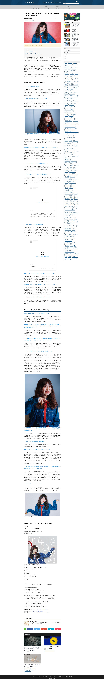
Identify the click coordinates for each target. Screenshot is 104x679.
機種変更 (69, 143)
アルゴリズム (67, 168)
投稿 (73, 111)
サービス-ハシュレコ (35, 8)
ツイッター (72, 123)
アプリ (66, 58)
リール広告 (67, 203)
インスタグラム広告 (68, 122)
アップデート (72, 178)
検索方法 (69, 81)
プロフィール (73, 214)
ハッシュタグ (70, 84)
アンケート (71, 170)
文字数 (66, 79)
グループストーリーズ (68, 187)
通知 (77, 101)
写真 (76, 145)
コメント (76, 151)
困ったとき (73, 236)
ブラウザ (76, 95)
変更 (72, 98)
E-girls (70, 65)
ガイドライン (70, 78)
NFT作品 (71, 204)
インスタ (74, 128)
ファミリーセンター (68, 100)
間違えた (66, 259)
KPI (73, 237)
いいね (66, 154)
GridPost (72, 209)
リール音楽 (67, 231)
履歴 (65, 128)
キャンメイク (67, 214)
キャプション (67, 140)
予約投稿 (71, 75)
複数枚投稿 (71, 95)
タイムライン (67, 70)
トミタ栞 (38, 219)
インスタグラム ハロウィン (69, 211)
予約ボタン (67, 178)
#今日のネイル (33, 266)
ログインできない (73, 198)
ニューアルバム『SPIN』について (32, 53)
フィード (76, 75)
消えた (74, 181)
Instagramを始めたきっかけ (31, 51)
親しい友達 (75, 162)
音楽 (65, 81)
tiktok (66, 167)
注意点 (77, 203)
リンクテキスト (74, 225)
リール (71, 247)
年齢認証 (76, 253)
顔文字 (66, 184)
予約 (65, 223)
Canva (71, 106)
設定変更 (69, 128)
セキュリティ (75, 122)
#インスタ (75, 234)
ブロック (66, 95)
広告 (72, 151)
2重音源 (71, 131)
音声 (72, 73)
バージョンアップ (73, 231)
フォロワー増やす (68, 212)
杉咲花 (66, 65)
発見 (65, 176)
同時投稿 (70, 79)
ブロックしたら (75, 258)
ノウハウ (72, 90)
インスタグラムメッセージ (29, 670)
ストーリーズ (67, 109)
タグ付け (75, 248)
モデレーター (67, 125)
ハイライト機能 (74, 87)
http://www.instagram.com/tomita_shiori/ (41, 612)
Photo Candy (76, 142)
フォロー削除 (67, 90)
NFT (76, 179)
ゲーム (75, 206)
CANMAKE (67, 190)
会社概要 (57, 6)
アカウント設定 (67, 173)
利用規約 (46, 6)
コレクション (67, 239)
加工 (74, 195)
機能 (72, 109)
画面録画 (66, 170)
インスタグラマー (68, 111)
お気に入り (71, 253)
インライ (66, 103)
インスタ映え (73, 220)
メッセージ (75, 176)
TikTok (66, 56)
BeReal (69, 8)
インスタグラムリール (68, 250)
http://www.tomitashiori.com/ (43, 609)
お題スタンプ (72, 101)
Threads (57, 8)
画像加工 (66, 189)
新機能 (74, 212)
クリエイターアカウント (69, 148)
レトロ (66, 237)
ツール (75, 187)
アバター (70, 184)
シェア (66, 67)
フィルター (76, 84)
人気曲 (66, 256)
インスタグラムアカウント (69, 146)
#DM (66, 84)
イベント (73, 223)
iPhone (66, 195)
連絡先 (77, 146)
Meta (70, 157)
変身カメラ (67, 192)
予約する (73, 153)
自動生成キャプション (68, 159)
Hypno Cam (67, 215)
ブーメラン (67, 198)
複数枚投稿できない (68, 120)
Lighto (72, 239)
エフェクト (67, 76)
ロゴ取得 (76, 204)
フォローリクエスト (68, 234)
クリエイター (67, 200)
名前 (65, 78)
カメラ (70, 237)
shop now (70, 195)
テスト (77, 123)
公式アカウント (67, 153)
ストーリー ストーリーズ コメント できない (71, 133)
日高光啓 (74, 167)
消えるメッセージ (28, 672)
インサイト (71, 67)
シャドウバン (71, 154)
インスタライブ (67, 73)
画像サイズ (67, 114)
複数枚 (70, 258)
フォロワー (67, 89)
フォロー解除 (70, 226)
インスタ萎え (76, 165)
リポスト (75, 64)
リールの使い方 (75, 81)
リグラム (75, 67)
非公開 (75, 92)
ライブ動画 (74, 242)
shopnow (71, 189)
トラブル (66, 201)
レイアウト (74, 245)
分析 (65, 143)
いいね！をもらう (68, 137)
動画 (65, 64)
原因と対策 (67, 156)
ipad (73, 65)
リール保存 (71, 206)
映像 (75, 247)
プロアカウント (67, 151)
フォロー (71, 117)
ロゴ (77, 156)
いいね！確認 (72, 156)
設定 (76, 170)
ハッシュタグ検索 (68, 179)
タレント (32, 20)
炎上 (77, 212)
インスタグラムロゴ (68, 181)
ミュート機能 (72, 114)
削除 (65, 226)
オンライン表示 (73, 70)
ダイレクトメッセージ (68, 217)
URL (73, 179)
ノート (75, 106)
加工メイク (67, 247)
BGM (66, 258)
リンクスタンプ (67, 225)
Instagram (71, 135)
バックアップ (67, 98)
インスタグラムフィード (74, 201)
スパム (66, 86)
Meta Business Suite (68, 162)
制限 (69, 223)
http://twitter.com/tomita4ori (37, 611)
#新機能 (71, 259)
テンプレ (74, 100)
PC (68, 220)
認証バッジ (67, 123)
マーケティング (75, 86)
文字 (65, 220)
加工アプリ (67, 117)
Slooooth (71, 248)
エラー (75, 217)
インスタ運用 (67, 209)
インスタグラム (46, 8)
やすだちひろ (73, 140)
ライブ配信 (73, 168)
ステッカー (67, 75)
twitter (76, 112)
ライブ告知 (72, 203)
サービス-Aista (69, 6)
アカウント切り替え (72, 256)
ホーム (35, 6)
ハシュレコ (72, 215)
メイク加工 (72, 190)
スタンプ (71, 92)
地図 (72, 200)
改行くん (70, 142)
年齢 (75, 226)
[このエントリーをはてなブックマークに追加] (51, 629)
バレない (66, 106)
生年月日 (69, 176)
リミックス (76, 78)
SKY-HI (66, 112)
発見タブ (75, 200)
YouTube (66, 92)
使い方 (66, 142)
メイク (70, 86)
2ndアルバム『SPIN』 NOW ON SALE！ (34, 54)
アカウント (67, 204)
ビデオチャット (67, 87)
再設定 (66, 157)
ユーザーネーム (72, 103)
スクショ (66, 135)
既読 (74, 79)
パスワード (67, 101)
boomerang (73, 173)
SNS (73, 228)
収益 (65, 228)
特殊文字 (66, 131)
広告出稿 (70, 165)
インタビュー (27, 20)
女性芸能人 (71, 112)
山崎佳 (70, 167)
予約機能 (66, 248)
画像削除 (66, 253)
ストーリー (70, 64)
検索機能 (71, 89)
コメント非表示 (67, 245)
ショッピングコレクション (69, 145)
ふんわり (71, 192)
